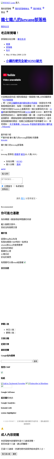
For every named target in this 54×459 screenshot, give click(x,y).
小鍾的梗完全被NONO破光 (24, 61)
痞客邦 (17, 154)
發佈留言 (5, 189)
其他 (19, 164)
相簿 (8, 44)
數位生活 (22, 39)
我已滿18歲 (6, 454)
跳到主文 (5, 27)
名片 (8, 50)
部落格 (9, 47)
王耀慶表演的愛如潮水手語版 (24, 103)
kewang (4, 140)
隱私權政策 (45, 421)
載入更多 (5, 174)
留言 (23, 154)
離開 (14, 454)
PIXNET (12, 421)
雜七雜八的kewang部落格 (23, 19)
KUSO (19, 161)
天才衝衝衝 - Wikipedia (19, 124)
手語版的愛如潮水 (38, 124)
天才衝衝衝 (8, 100)
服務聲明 (27, 424)
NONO (28, 112)
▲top (3, 169)
